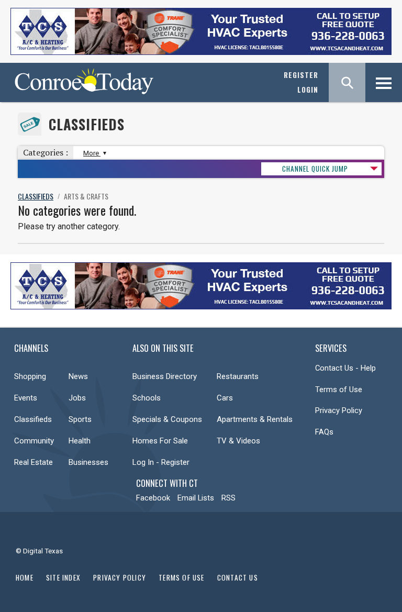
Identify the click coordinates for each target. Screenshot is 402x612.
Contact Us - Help (345, 368)
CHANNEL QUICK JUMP (315, 168)
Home (25, 577)
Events (25, 398)
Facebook (153, 498)
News (78, 376)
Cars (225, 398)
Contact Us (237, 577)
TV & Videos (238, 441)
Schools (146, 398)
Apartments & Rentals (255, 419)
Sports (80, 419)
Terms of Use (338, 389)
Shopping (30, 376)
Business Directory (164, 376)
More (91, 153)
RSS (228, 498)
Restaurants (238, 376)
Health (80, 441)
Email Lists (195, 498)
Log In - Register (160, 462)
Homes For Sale (160, 441)
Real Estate (33, 462)
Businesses (88, 462)
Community (34, 441)
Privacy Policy (338, 410)
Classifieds (87, 124)
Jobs (77, 398)
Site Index (63, 577)
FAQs (324, 432)
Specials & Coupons (167, 419)
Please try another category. (69, 226)
